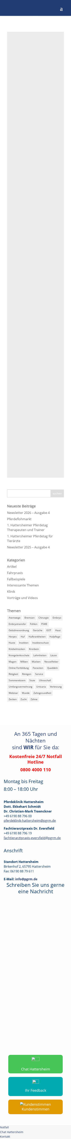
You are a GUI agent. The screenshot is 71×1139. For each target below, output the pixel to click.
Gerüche (37, 630)
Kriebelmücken (17, 649)
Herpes (13, 636)
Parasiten (38, 668)
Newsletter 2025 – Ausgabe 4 (28, 547)
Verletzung (56, 686)
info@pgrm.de (26, 879)
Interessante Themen (23, 585)
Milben (24, 661)
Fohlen (33, 624)
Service (39, 674)
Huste (12, 642)
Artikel (12, 566)
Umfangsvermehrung (20, 686)
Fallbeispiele (21, 84)
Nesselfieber (51, 661)
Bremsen (29, 617)
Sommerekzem (17, 680)
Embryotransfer (17, 624)
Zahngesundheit (42, 693)
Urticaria (41, 686)
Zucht (24, 699)
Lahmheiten (39, 655)
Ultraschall (45, 680)
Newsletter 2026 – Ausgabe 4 (28, 513)
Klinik (36, 84)
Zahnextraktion (23, 307)
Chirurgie (43, 617)
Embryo (57, 617)
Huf (23, 636)
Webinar (13, 693)
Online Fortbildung (19, 668)
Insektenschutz (40, 642)
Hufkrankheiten (37, 636)
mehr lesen (20, 136)
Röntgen (26, 674)
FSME (44, 624)
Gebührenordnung (19, 630)
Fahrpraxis (41, 79)
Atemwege (15, 617)
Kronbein (34, 649)
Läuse (53, 655)
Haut (58, 630)
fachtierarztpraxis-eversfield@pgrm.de (32, 838)
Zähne (34, 699)
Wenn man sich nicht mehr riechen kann (32, 402)
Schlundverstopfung (27, 75)
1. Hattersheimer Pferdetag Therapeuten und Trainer (27, 527)
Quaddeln (52, 668)
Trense (17, 193)
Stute (32, 680)
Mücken (36, 661)
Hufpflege (55, 636)
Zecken (13, 699)
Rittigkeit (13, 674)
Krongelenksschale (19, 655)
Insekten (23, 642)
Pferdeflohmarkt (19, 519)
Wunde (26, 693)
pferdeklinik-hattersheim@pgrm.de (30, 820)
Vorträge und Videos (22, 598)
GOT (48, 630)
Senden (55, 1039)
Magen (12, 661)
